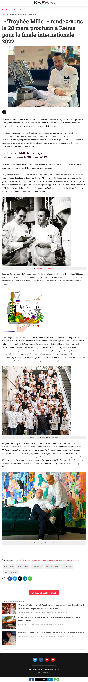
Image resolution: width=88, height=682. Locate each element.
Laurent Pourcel (37, 566)
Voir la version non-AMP (51, 669)
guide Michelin (9, 566)
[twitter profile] (35, 660)
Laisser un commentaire (44, 593)
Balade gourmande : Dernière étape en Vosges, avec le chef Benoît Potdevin (51, 632)
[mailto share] (20, 578)
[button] (31, 679)
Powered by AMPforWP (44, 672)
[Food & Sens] (44, 2)
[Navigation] (3, 3)
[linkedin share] (25, 578)
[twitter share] (14, 578)
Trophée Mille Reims (10, 572)
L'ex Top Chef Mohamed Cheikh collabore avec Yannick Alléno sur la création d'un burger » (45, 560)
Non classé (17, 10)
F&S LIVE (25, 14)
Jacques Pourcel (23, 566)
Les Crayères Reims (52, 566)
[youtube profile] (53, 660)
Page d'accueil (6, 10)
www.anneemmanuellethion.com (45, 268)
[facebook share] (9, 578)
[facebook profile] (41, 660)
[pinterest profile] (47, 660)
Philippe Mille (67, 566)
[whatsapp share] (30, 578)
